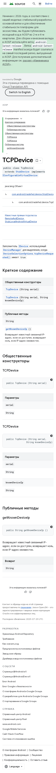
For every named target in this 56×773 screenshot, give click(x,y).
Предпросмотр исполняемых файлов (21, 648)
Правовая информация (16, 755)
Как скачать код (10, 643)
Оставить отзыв (38, 760)
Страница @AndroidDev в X (16, 676)
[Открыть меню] (5, 3)
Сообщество (36, 750)
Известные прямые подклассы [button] (21, 218)
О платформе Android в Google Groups (22, 691)
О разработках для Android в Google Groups (25, 696)
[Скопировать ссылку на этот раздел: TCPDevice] (22, 371)
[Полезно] (43, 111)
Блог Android (9, 681)
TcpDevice (12, 289)
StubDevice (22, 171)
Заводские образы (11, 653)
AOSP (5, 105)
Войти (48, 3)
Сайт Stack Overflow (12, 734)
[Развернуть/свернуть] (21, 118)
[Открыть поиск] (34, 4)
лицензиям (26, 607)
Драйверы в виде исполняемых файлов (22, 658)
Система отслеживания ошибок (18, 738)
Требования (8, 638)
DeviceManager (12, 249)
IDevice (23, 246)
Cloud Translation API (15, 86)
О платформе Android (14, 750)
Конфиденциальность (15, 760)
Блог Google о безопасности (17, 686)
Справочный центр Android (16, 714)
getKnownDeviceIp (16, 329)
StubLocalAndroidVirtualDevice (21, 221)
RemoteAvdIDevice (14, 218)
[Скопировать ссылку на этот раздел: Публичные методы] (43, 508)
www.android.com (11, 724)
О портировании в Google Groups (19, 701)
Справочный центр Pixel (14, 719)
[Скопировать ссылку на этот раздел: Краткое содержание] (46, 271)
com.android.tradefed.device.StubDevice (33, 194)
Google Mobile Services (14, 729)
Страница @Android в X (14, 671)
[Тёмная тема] (51, 380)
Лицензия (37, 755)
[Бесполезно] (48, 111)
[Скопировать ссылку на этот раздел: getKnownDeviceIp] (34, 518)
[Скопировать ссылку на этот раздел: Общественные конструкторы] (33, 361)
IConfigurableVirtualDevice (19, 175)
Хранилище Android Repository (18, 633)
